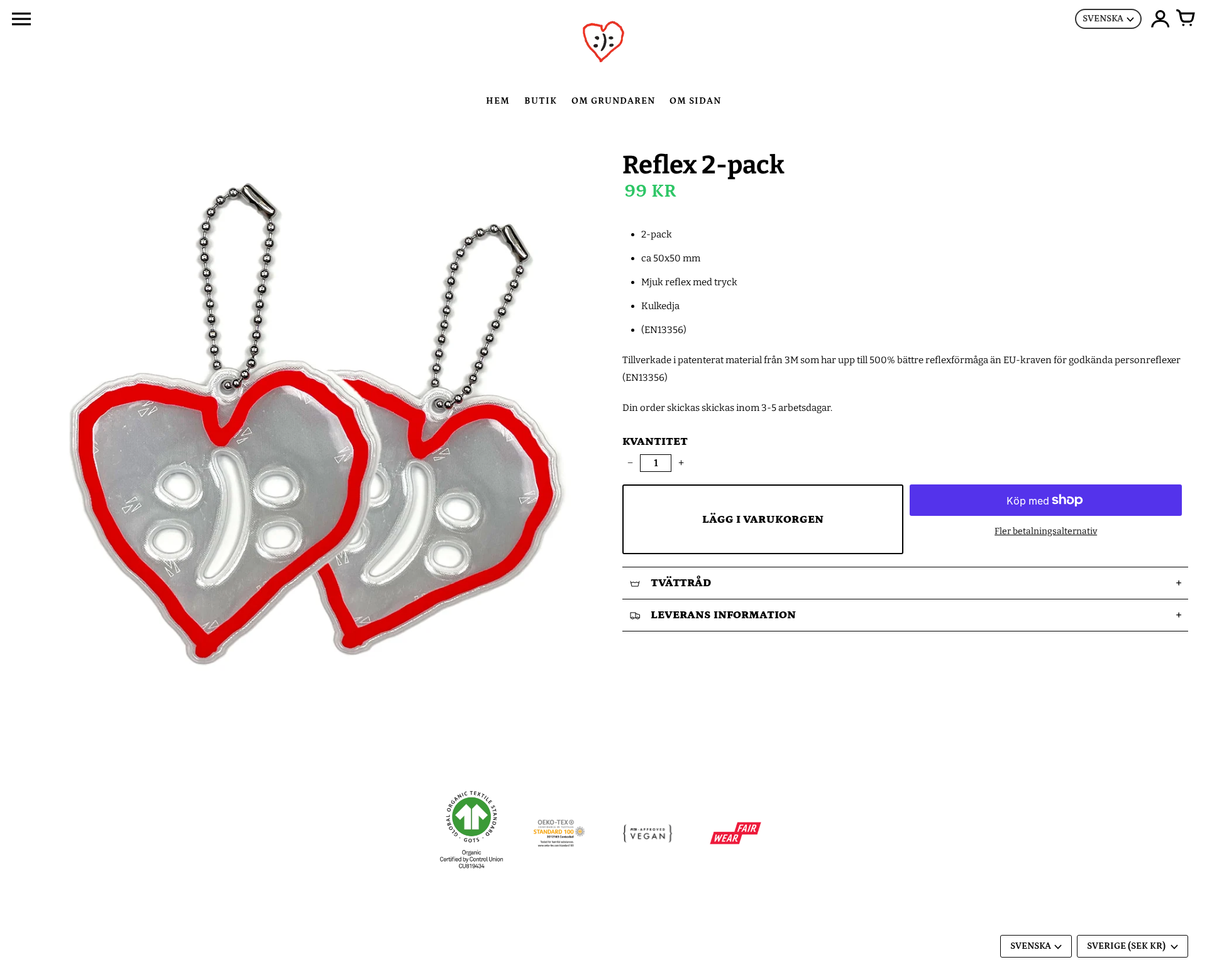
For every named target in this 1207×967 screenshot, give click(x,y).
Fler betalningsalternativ (1046, 531)
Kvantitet (655, 441)
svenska (1103, 18)
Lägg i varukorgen (763, 519)
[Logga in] (1160, 18)
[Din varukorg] (1185, 18)
